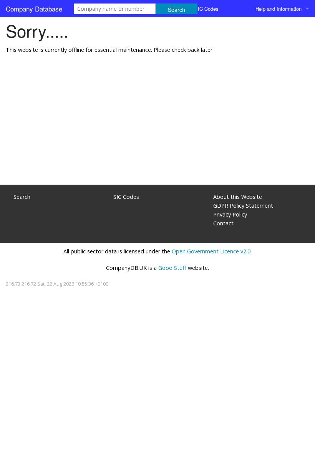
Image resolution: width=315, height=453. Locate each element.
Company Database (34, 8)
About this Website (237, 196)
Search (21, 196)
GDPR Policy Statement (243, 205)
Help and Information (278, 8)
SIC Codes (206, 8)
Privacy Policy (230, 214)
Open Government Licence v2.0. (212, 251)
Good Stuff (172, 267)
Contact (223, 223)
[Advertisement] (157, 123)
